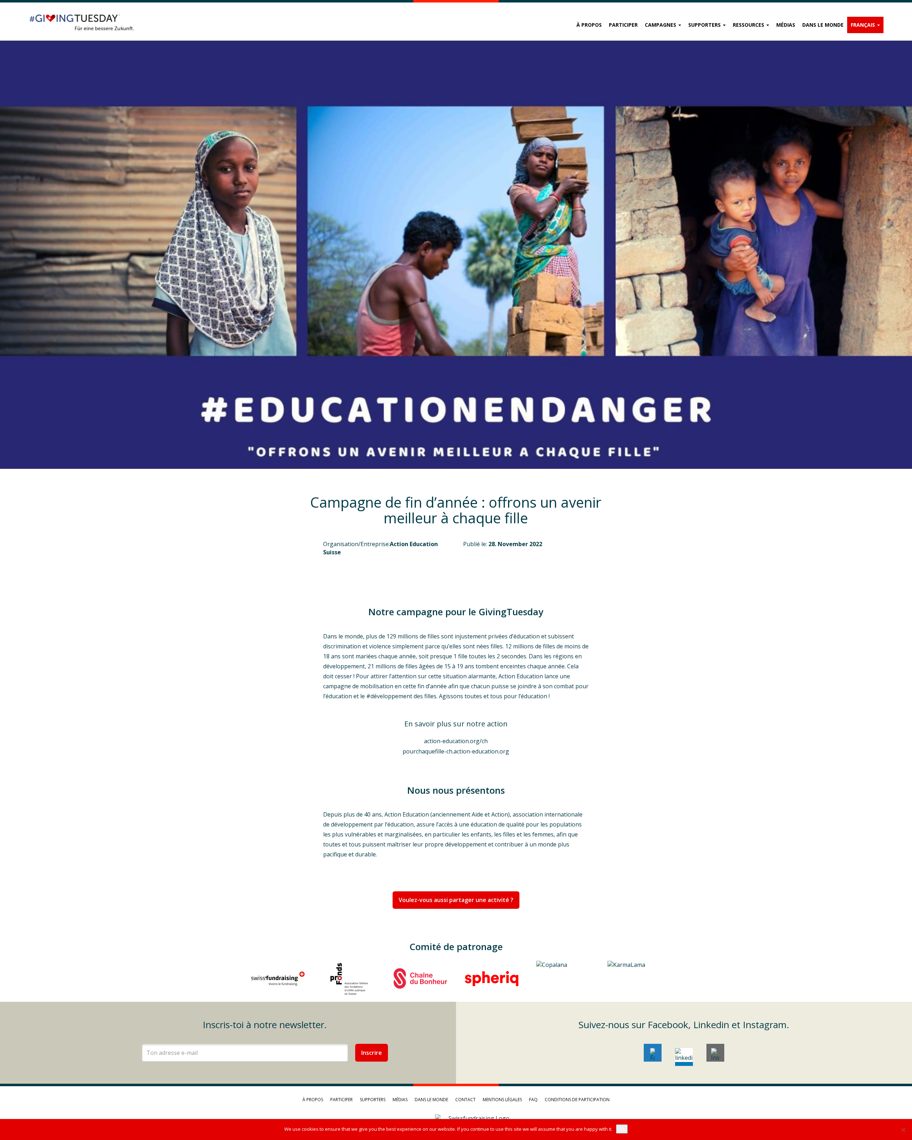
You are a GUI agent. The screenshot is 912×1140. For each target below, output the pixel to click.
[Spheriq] (492, 978)
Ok (622, 1129)
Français (863, 24)
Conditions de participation (577, 1100)
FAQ (533, 1100)
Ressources (749, 24)
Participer (623, 24)
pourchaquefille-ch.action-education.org (456, 751)
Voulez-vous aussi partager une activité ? (456, 900)
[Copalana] (563, 978)
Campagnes (661, 24)
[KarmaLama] (634, 978)
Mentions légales (502, 1100)
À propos (589, 24)
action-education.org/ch (456, 741)
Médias (785, 24)
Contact (465, 1100)
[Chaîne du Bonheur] (420, 978)
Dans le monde (823, 24)
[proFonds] (349, 978)
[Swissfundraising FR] (278, 978)
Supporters (705, 24)
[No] (903, 1129)
